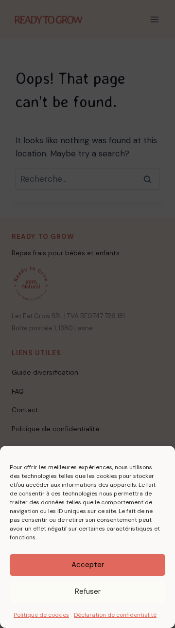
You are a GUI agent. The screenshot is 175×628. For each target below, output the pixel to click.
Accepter (87, 565)
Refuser (88, 591)
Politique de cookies (41, 615)
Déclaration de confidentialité (115, 615)
